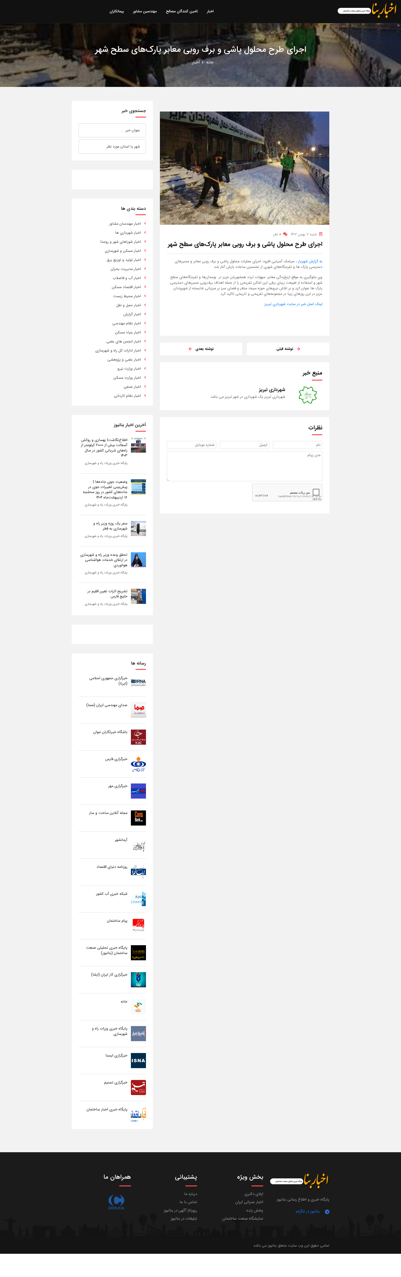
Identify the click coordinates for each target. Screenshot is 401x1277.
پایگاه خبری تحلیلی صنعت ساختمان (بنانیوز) (106, 950)
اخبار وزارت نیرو (129, 369)
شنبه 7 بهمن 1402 (304, 234)
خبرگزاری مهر (117, 786)
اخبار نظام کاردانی (127, 396)
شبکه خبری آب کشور (111, 894)
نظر (277, 234)
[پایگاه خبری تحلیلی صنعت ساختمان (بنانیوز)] (138, 952)
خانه (209, 62)
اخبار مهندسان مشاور (125, 224)
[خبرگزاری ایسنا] (138, 1060)
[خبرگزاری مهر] (138, 791)
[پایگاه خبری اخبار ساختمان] (138, 1114)
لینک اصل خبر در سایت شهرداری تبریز (293, 304)
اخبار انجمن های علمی (124, 341)
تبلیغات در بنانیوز (184, 1218)
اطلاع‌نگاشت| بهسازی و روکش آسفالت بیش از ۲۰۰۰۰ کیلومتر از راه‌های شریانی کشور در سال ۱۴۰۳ (104, 447)
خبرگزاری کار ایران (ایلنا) (109, 974)
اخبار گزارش (132, 314)
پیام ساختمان (117, 921)
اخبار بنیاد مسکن (128, 332)
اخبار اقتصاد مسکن (126, 287)
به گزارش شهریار (309, 261)
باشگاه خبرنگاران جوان (110, 732)
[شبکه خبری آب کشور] (138, 899)
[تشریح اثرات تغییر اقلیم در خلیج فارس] (138, 596)
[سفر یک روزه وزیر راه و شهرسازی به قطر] (138, 528)
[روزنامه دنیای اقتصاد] (138, 872)
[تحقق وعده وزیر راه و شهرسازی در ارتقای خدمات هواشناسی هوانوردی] (138, 560)
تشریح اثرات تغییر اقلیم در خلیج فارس (107, 593)
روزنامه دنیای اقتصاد (112, 867)
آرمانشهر (121, 840)
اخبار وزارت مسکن (127, 378)
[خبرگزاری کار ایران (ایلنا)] (138, 979)
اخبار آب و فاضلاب (127, 278)
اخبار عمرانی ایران (249, 1202)
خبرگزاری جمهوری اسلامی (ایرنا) (108, 680)
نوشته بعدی (204, 349)
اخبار (196, 62)
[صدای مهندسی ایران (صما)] (138, 710)
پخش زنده (254, 1210)
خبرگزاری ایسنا (116, 1055)
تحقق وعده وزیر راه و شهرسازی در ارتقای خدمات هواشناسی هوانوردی (103, 560)
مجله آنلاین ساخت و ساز (108, 813)
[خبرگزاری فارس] (138, 764)
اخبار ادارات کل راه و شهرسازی (118, 350)
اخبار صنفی (132, 387)
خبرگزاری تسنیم (115, 1082)
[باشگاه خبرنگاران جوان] (138, 737)
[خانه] (138, 1006)
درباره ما (190, 1194)
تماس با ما (188, 1202)
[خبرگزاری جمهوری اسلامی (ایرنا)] (138, 683)
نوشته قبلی (284, 349)
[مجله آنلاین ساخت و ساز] (138, 818)
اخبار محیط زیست (127, 296)
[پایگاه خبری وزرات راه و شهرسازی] (138, 1033)
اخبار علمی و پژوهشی (124, 359)
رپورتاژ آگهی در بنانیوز (180, 1210)
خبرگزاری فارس (116, 759)
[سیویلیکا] (116, 1202)
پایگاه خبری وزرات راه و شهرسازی (106, 463)
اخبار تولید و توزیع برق (124, 260)
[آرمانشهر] (138, 845)
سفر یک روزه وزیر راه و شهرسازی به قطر (110, 525)
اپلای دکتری (254, 1194)
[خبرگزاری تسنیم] (138, 1087)
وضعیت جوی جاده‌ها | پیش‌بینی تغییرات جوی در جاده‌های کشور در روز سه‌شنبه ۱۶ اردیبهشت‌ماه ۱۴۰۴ (105, 489)
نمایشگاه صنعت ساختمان (242, 1218)
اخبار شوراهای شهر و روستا (120, 242)
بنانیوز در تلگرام (308, 1211)
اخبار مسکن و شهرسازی (123, 251)
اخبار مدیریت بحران (126, 269)
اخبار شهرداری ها (128, 233)
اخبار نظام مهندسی (126, 323)
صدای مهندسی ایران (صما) (106, 705)
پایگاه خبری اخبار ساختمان (107, 1109)
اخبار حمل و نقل (128, 305)
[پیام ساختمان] (138, 925)
